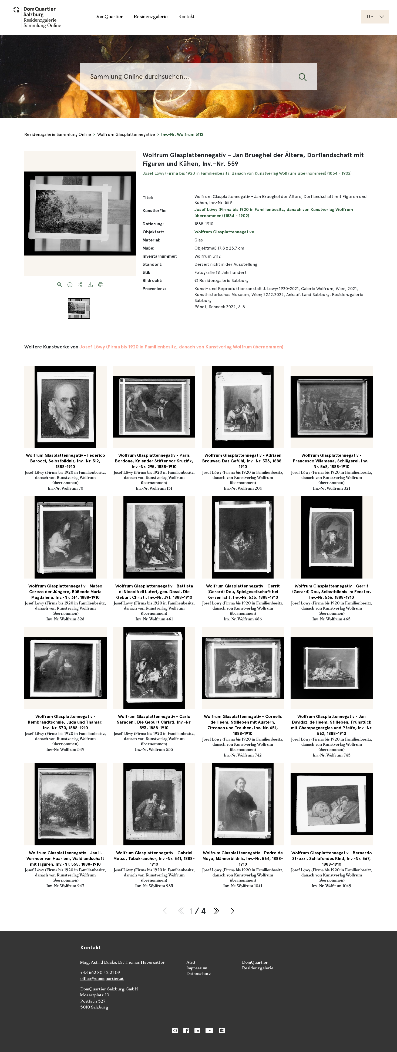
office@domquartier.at (102, 978)
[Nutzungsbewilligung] (70, 284)
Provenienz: (154, 288)
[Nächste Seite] (232, 911)
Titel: (148, 197)
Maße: (148, 248)
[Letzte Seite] (216, 911)
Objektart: (153, 231)
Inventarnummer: (160, 256)
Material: (151, 240)
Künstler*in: (154, 210)
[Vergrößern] (59, 284)
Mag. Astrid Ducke (98, 962)
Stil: (146, 272)
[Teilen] (80, 284)
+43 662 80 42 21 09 (100, 972)
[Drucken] (100, 284)
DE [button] (369, 16)
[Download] (90, 284)
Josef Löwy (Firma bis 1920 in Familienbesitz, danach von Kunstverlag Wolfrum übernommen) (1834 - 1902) (247, 173)
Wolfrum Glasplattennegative (126, 134)
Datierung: (153, 223)
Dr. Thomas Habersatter (141, 962)
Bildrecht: (152, 280)
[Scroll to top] (385, 1040)
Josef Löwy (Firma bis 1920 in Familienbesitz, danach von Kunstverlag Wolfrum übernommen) (181, 346)
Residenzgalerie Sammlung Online (57, 134)
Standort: (152, 264)
